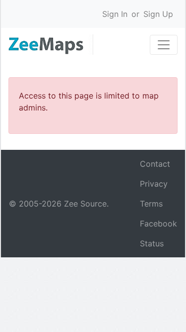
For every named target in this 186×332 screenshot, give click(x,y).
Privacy (154, 184)
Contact (155, 164)
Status (152, 243)
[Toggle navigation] (164, 45)
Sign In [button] (114, 14)
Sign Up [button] (158, 14)
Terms (151, 204)
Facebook (158, 223)
